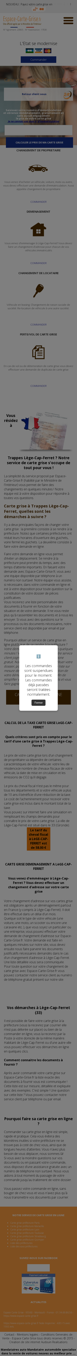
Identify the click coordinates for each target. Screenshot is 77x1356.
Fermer (39, 702)
